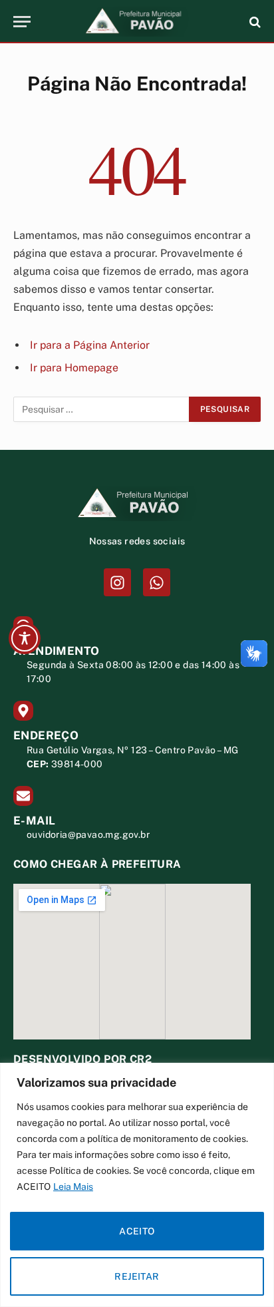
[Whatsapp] (156, 582)
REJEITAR (136, 1276)
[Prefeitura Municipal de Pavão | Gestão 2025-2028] (137, 21)
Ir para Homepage (74, 367)
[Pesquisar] (254, 22)
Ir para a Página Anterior (90, 345)
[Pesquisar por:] (101, 409)
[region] (137, 1185)
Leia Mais (73, 1186)
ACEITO (137, 1231)
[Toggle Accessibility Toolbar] (24, 638)
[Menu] (22, 22)
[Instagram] (117, 582)
